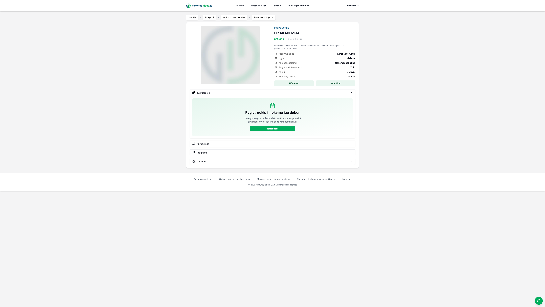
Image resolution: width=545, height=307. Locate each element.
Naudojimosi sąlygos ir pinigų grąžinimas (316, 179)
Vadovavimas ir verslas (234, 17)
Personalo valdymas (263, 17)
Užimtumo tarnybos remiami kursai (234, 179)
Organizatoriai (258, 5)
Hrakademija (282, 27)
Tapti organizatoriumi (299, 5)
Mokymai (240, 5)
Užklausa (293, 83)
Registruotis (272, 128)
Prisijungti (352, 5)
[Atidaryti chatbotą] (539, 301)
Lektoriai (277, 5)
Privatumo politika (202, 179)
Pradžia (192, 17)
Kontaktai (346, 179)
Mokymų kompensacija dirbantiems (273, 179)
